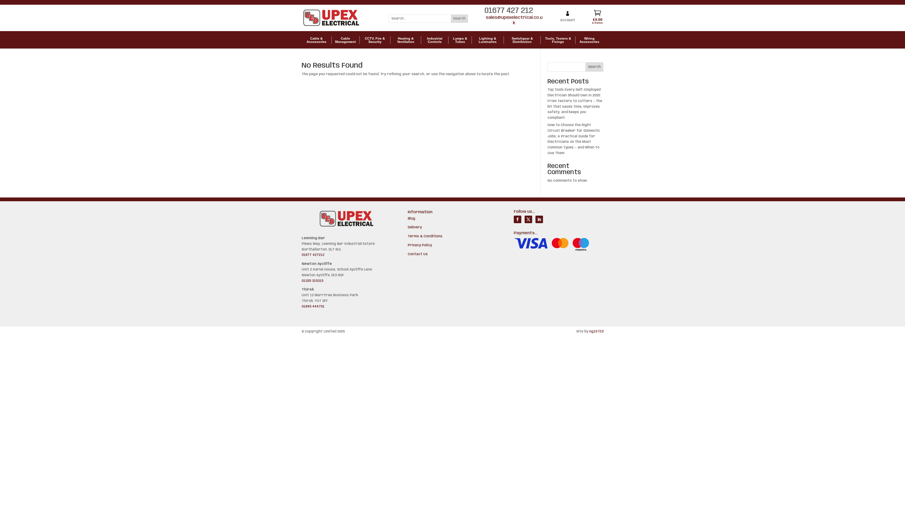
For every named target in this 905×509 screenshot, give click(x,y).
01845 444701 (313, 306)
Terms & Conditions (425, 236)
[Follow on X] (528, 219)
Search (594, 67)
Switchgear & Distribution (522, 40)
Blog (411, 218)
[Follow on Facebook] (517, 219)
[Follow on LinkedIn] (539, 219)
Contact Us (418, 254)
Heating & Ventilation (405, 40)
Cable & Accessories (316, 40)
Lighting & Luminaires (488, 40)
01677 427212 (313, 255)
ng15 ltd (596, 331)
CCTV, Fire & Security (375, 40)
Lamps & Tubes (460, 40)
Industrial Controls (434, 40)
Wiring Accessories (589, 40)
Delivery (415, 227)
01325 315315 (312, 281)
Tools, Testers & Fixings (558, 40)
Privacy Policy (420, 245)
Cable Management (345, 40)
